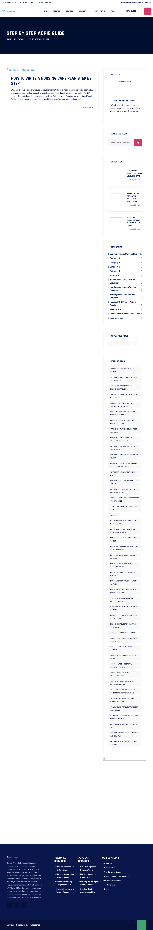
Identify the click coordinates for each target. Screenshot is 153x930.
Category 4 (115, 271)
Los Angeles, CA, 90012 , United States (18, 2)
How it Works (99, 11)
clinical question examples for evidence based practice (122, 404)
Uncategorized (116, 318)
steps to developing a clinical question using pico (122, 682)
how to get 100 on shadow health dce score (123, 556)
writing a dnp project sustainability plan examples (124, 734)
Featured (113, 515)
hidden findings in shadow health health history (123, 522)
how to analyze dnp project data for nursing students (123, 530)
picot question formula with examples (121, 648)
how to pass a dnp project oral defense (122, 573)
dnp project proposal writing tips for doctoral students (123, 465)
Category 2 (115, 262)
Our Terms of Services (113, 872)
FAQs (113, 11)
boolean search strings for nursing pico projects (121, 387)
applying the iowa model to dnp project (122, 370)
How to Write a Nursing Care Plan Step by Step (51, 81)
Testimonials (109, 885)
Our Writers (83, 11)
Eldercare (114, 275)
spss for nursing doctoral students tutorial (121, 665)
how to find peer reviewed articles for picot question (124, 548)
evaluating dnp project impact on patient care (123, 508)
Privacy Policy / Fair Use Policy (117, 876)
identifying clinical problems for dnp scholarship (123, 599)
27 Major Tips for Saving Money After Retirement (133, 197)
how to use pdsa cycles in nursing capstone (123, 582)
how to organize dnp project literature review (121, 565)
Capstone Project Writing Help (123, 254)
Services (69, 11)
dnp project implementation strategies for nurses (121, 439)
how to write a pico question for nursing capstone (123, 591)
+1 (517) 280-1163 (45, 2)
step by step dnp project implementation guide (119, 674)
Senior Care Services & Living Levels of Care (134, 173)
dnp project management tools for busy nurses (124, 447)
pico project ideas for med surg (122, 633)
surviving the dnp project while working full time (122, 700)
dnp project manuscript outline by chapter (124, 456)
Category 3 (115, 267)
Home (45, 11)
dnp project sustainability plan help (122, 473)
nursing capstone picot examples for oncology (123, 616)
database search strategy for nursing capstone (122, 421)
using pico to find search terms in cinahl (123, 725)
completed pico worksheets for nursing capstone (122, 413)
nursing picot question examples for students (123, 625)
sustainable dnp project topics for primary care (124, 708)
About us (56, 11)
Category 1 (115, 258)
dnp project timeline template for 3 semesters (124, 482)
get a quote (131, 11)
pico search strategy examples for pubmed (124, 639)
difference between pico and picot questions (123, 430)
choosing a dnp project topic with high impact (123, 396)
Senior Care (115, 309)
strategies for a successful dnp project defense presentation (123, 691)
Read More (88, 108)
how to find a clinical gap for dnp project (123, 539)
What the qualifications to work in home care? (134, 221)
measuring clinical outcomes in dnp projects (124, 608)
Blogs (106, 889)
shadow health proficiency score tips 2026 (123, 656)
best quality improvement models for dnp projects (123, 378)
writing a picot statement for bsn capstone (123, 743)
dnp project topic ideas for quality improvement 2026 (124, 490)
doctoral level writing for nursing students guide (124, 499)
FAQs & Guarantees (112, 881)
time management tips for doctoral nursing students (124, 717)
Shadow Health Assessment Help (125, 314)
